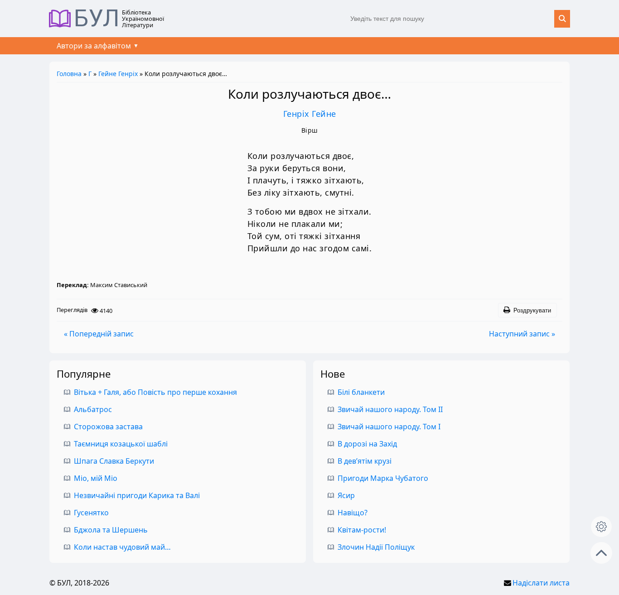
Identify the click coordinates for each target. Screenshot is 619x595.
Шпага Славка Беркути (114, 461)
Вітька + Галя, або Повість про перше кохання (155, 392)
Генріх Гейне (309, 113)
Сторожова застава (108, 427)
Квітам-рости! (362, 530)
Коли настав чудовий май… (122, 547)
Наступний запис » (522, 334)
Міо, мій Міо (95, 478)
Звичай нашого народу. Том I (389, 427)
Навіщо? (353, 513)
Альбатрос (93, 409)
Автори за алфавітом (94, 46)
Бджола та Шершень (111, 530)
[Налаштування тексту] (601, 526)
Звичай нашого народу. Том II (390, 409)
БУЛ (97, 18)
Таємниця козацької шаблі (121, 444)
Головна (69, 73)
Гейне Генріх (118, 73)
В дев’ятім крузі (365, 461)
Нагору (601, 553)
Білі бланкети (361, 392)
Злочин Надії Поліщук (376, 547)
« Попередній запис (99, 334)
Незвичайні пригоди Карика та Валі (137, 495)
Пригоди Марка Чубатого (383, 478)
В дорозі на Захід (367, 444)
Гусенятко (91, 513)
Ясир (346, 495)
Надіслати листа (541, 583)
